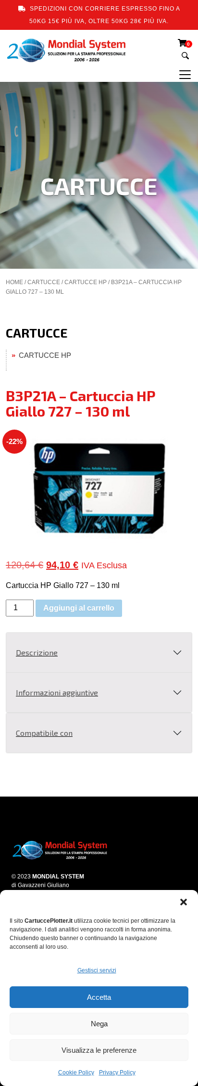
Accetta (99, 997)
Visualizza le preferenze (99, 1050)
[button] (183, 902)
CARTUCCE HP (85, 282)
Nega (99, 1024)
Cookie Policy (76, 1072)
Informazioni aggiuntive (57, 692)
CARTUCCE (43, 282)
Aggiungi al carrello (78, 608)
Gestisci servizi (96, 970)
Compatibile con (44, 732)
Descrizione (37, 652)
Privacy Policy (117, 1072)
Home (14, 282)
